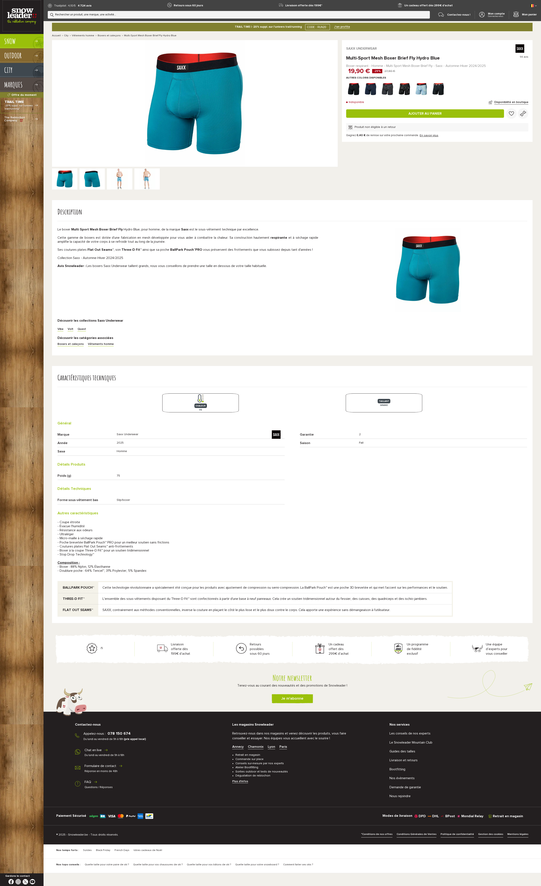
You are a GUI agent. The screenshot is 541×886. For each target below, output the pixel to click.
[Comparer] (523, 113)
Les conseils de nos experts (409, 733)
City (66, 35)
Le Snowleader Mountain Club (410, 742)
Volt (70, 329)
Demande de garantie (405, 787)
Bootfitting (397, 769)
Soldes (87, 850)
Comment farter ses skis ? (298, 864)
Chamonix (256, 746)
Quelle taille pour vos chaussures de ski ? (158, 864)
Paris (283, 746)
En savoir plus (429, 135)
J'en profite (342, 26)
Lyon (271, 746)
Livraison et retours (403, 760)
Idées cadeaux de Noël (148, 850)
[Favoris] (511, 113)
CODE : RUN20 (316, 27)
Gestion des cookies (490, 834)
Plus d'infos (240, 781)
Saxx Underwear (361, 48)
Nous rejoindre (400, 796)
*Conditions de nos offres (376, 834)
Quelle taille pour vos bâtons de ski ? (209, 864)
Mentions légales (517, 834)
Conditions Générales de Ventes (416, 834)
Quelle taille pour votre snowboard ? (257, 864)
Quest (82, 329)
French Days (122, 850)
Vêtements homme (83, 35)
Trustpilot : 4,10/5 (65, 5)
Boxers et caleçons (109, 35)
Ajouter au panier (425, 113)
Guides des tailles (402, 751)
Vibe (60, 329)
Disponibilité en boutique (511, 102)
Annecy (238, 746)
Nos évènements (402, 778)
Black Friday (103, 850)
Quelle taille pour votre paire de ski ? (107, 864)
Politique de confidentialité (457, 834)
